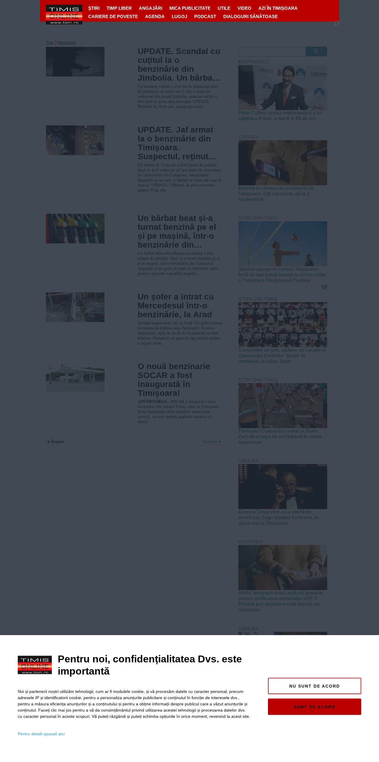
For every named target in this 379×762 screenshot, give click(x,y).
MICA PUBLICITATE (190, 8)
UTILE (224, 8)
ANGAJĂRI (150, 8)
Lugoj (179, 16)
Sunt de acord (314, 706)
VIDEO (244, 8)
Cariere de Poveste (113, 16)
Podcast (205, 16)
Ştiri (93, 8)
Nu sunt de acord (314, 686)
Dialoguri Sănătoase (250, 16)
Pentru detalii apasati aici (41, 733)
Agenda (155, 16)
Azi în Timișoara (278, 8)
